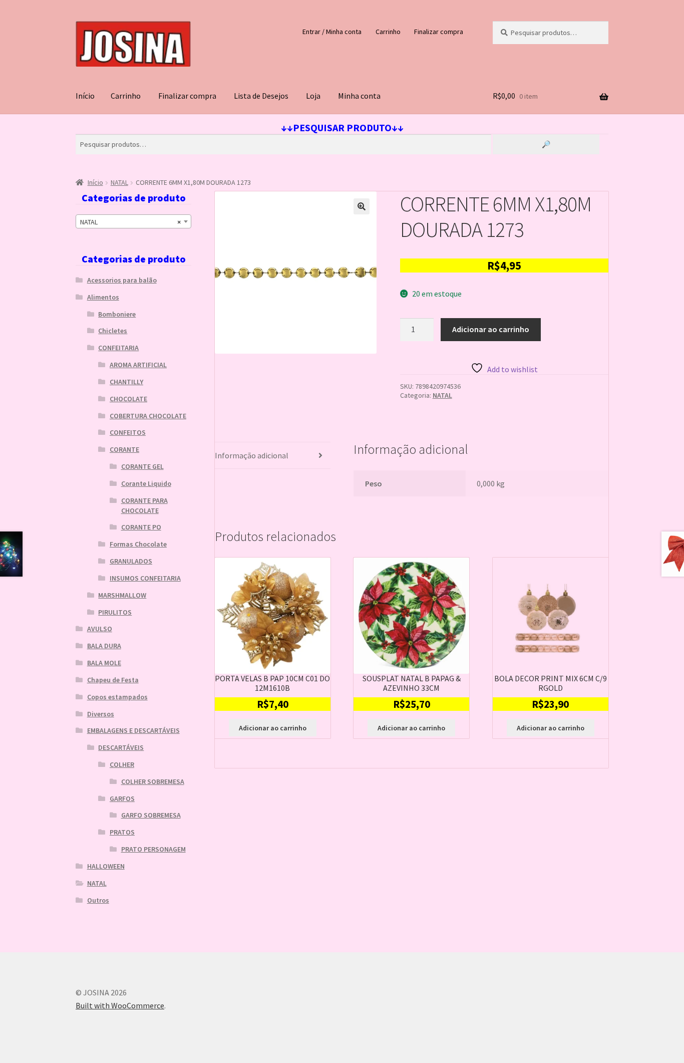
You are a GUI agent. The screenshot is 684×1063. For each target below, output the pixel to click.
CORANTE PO (141, 527)
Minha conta (359, 96)
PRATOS (122, 832)
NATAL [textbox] (130, 221)
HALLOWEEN (106, 866)
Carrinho (388, 31)
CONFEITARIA (118, 347)
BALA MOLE (104, 662)
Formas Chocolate (138, 544)
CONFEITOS (128, 432)
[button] (362, 206)
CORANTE (124, 449)
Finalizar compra (438, 31)
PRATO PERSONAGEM (153, 849)
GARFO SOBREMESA (151, 815)
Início (85, 96)
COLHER (122, 764)
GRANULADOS (131, 561)
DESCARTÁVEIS (121, 747)
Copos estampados (117, 696)
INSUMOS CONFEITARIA (145, 578)
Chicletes (112, 330)
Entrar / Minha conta (332, 31)
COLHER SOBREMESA (152, 781)
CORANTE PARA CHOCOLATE (144, 505)
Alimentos (103, 297)
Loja (313, 96)
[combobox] (133, 221)
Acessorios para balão (122, 280)
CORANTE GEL (142, 466)
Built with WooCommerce (120, 1005)
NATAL (119, 182)
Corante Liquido (146, 483)
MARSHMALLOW (122, 595)
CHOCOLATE (128, 398)
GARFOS (122, 798)
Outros (98, 900)
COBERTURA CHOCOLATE (148, 415)
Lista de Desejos (261, 96)
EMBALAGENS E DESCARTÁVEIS (133, 730)
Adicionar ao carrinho (490, 329)
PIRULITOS (115, 612)
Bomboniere (117, 314)
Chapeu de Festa (113, 679)
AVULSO (99, 628)
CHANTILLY (126, 381)
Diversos (100, 713)
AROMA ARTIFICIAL (138, 364)
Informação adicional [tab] (251, 455)
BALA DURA (104, 645)
